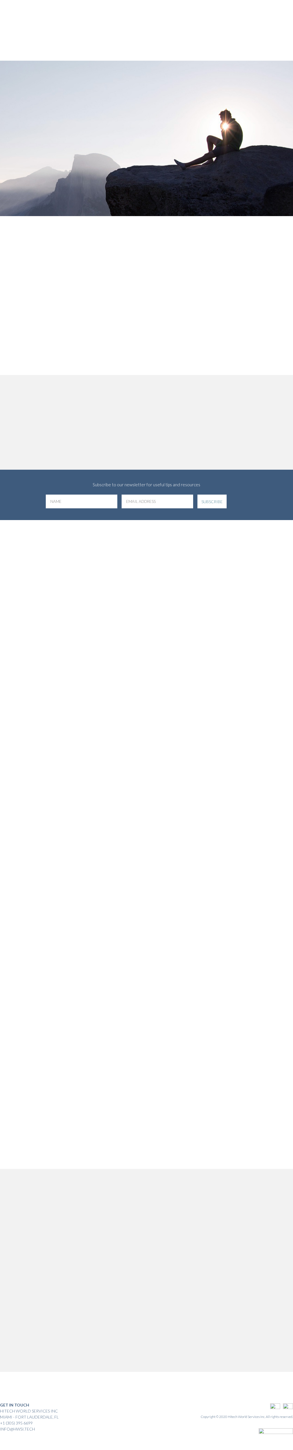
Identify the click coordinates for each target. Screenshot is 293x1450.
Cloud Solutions (188, 19)
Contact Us (242, 41)
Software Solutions (229, 19)
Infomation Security (145, 19)
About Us (110, 19)
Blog (259, 19)
